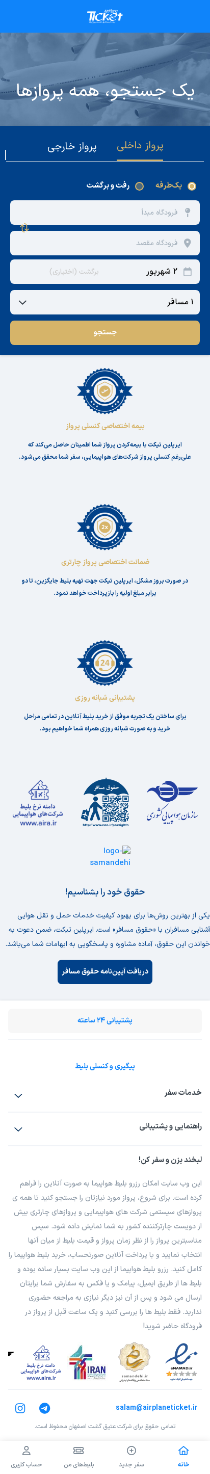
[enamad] (181, 1362)
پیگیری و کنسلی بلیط (105, 1066)
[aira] (40, 1362)
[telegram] (45, 1408)
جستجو (105, 332)
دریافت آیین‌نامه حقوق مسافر (105, 971)
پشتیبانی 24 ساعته (105, 1020)
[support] (18, 1129)
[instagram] (20, 1408)
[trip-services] (18, 1095)
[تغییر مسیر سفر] (24, 228)
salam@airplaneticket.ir (157, 1408)
